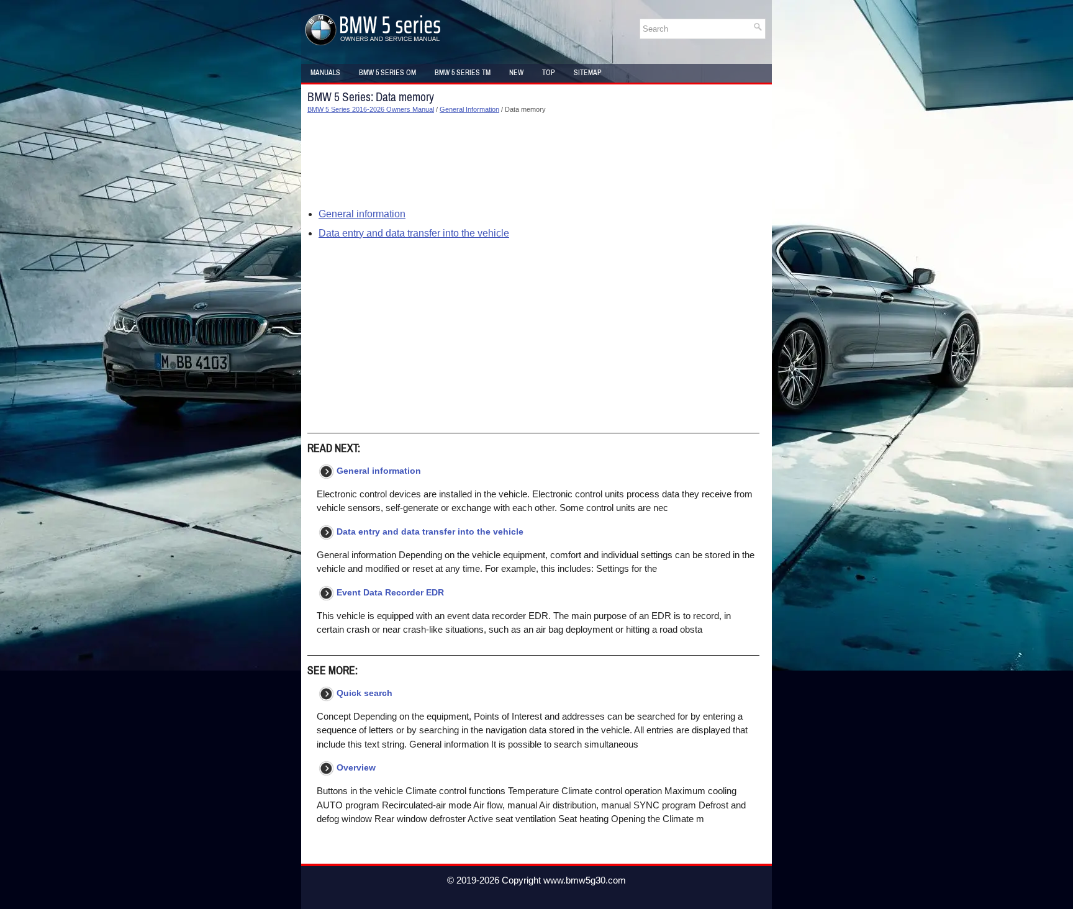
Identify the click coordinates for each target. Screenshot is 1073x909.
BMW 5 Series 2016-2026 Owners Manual (370, 109)
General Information (469, 109)
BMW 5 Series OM (387, 72)
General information (362, 214)
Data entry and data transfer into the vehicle (414, 233)
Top (548, 72)
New (516, 72)
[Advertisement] (533, 161)
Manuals (325, 72)
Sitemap (588, 72)
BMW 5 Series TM (463, 72)
